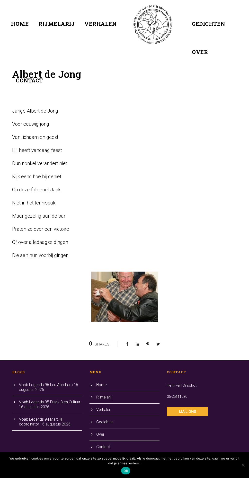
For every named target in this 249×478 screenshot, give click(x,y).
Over (200, 51)
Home (20, 23)
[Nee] (242, 465)
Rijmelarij (56, 23)
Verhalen (100, 23)
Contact (29, 80)
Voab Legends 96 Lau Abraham (46, 384)
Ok (126, 471)
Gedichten (208, 23)
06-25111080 (177, 396)
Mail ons (187, 411)
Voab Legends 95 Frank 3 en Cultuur (49, 402)
